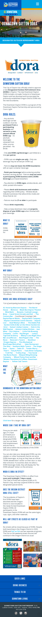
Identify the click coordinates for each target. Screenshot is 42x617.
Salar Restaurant (32, 344)
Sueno (12, 348)
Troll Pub (9, 353)
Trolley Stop (21, 353)
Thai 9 (5, 351)
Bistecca (14, 310)
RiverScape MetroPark (12, 344)
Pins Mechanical (25, 342)
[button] (37, 4)
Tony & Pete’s (16, 351)
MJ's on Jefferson (10, 338)
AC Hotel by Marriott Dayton (15, 308)
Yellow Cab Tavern (19, 361)
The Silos (6, 346)
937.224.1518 (21, 609)
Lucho (15, 333)
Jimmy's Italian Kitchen (25, 329)
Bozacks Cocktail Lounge (27, 312)
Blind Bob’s (9, 312)
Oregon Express (9, 342)
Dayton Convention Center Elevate (18, 320)
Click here (7, 420)
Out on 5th (15, 531)
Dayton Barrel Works (11, 318)
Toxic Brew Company (33, 351)
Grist (5, 327)
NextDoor (32, 340)
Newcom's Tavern (17, 340)
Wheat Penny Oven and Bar (25, 357)
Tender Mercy (31, 348)
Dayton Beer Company (31, 318)
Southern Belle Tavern (22, 346)
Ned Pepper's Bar (26, 338)
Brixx (5, 314)
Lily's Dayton (14, 331)
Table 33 (20, 348)
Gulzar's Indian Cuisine (19, 327)
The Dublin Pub (34, 323)
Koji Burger (24, 333)
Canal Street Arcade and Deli (21, 314)
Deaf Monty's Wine (17, 323)
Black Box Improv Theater (30, 310)
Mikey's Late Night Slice (31, 335)
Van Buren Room (10, 355)
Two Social (32, 353)
